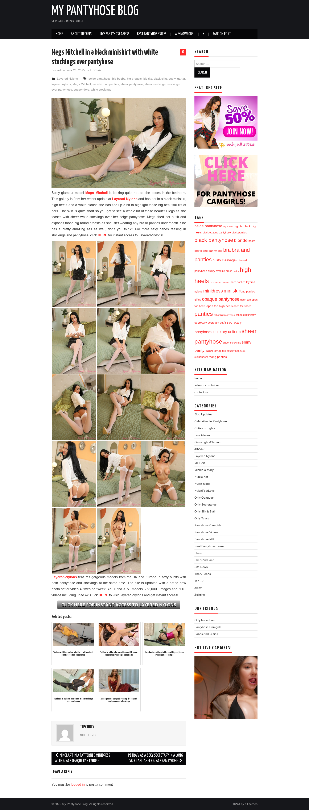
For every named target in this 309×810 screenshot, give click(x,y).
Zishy (198, 587)
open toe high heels (219, 306)
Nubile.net (201, 476)
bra (227, 250)
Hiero (236, 804)
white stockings (101, 89)
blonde (241, 240)
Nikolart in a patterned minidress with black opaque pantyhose (82, 758)
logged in (78, 784)
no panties (112, 84)
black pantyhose (213, 240)
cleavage (229, 260)
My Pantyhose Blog (95, 11)
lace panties (238, 282)
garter (181, 78)
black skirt (160, 78)
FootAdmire (202, 435)
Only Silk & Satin (205, 511)
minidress (213, 291)
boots (251, 240)
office (197, 299)
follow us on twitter (206, 385)
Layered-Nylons (64, 577)
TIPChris (95, 70)
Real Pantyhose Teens (209, 546)
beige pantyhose (99, 78)
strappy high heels (236, 351)
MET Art (199, 463)
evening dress (224, 271)
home (198, 378)
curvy (211, 271)
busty (172, 78)
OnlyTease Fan (204, 620)
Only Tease (201, 518)
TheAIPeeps (202, 574)
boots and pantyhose (208, 250)
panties (203, 314)
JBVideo (199, 449)
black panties (239, 232)
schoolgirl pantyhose (224, 315)
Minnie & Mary (204, 470)
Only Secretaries (205, 504)
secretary (200, 322)
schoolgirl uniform (246, 314)
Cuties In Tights (204, 428)
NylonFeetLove (204, 490)
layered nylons (61, 84)
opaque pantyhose (220, 299)
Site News (201, 567)
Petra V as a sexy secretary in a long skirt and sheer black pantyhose (155, 758)
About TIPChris (81, 34)
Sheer (198, 553)
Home (59, 34)
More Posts (88, 735)
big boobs (118, 78)
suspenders (81, 89)
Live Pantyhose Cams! (114, 34)
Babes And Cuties (206, 634)
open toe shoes (242, 306)
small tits (220, 350)
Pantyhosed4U (204, 539)
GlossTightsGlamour (208, 442)
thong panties (218, 356)
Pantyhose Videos (206, 532)
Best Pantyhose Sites (151, 34)
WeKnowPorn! (184, 34)
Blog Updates (203, 414)
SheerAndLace (204, 560)
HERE (102, 235)
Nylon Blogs (202, 483)
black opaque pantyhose (217, 232)
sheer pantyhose (132, 84)
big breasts (134, 78)
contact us (201, 392)
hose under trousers (220, 282)
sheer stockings (155, 84)
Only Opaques (204, 497)
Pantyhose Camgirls (207, 525)
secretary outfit (217, 322)
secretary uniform (226, 332)
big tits (147, 78)
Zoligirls (199, 594)
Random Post (222, 34)
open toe (245, 299)
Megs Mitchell (82, 84)
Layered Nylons (67, 78)
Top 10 (198, 580)
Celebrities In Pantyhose (210, 421)
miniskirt (97, 84)
